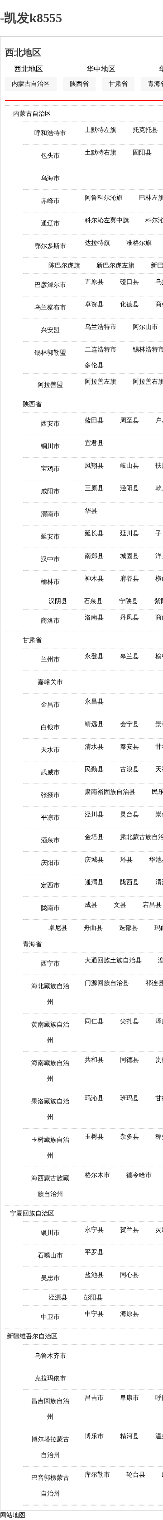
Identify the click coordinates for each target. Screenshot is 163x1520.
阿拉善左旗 (100, 381)
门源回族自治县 (107, 983)
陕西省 (79, 83)
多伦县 (94, 365)
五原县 (94, 281)
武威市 (50, 772)
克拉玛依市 (50, 1378)
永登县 (94, 656)
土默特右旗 (100, 152)
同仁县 (94, 1021)
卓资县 (94, 304)
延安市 (50, 536)
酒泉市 (50, 840)
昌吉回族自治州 (50, 1409)
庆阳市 (50, 862)
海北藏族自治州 (50, 994)
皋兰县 (129, 656)
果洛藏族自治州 (50, 1109)
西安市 (50, 423)
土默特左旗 (100, 130)
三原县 (94, 488)
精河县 (129, 1436)
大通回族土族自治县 (113, 960)
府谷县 (129, 578)
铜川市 (50, 446)
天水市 (50, 749)
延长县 (94, 533)
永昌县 (94, 701)
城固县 (129, 556)
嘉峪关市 (50, 682)
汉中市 (50, 559)
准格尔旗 (139, 242)
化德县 (129, 304)
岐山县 (129, 465)
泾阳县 (129, 488)
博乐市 (94, 1436)
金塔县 (94, 837)
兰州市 (50, 659)
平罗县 (94, 1252)
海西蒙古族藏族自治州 (50, 1186)
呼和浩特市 (50, 133)
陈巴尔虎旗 (64, 265)
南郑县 (94, 556)
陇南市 (50, 908)
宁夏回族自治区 (32, 1213)
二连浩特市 (100, 349)
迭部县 (128, 927)
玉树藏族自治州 (50, 1147)
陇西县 (129, 882)
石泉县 (93, 601)
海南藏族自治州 (50, 1071)
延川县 (129, 533)
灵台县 (129, 814)
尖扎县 (129, 1021)
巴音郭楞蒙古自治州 (50, 1485)
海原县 (129, 1313)
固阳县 (142, 152)
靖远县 (94, 724)
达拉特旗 (97, 242)
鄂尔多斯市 (50, 246)
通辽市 (50, 223)
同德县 (129, 1059)
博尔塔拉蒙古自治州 (50, 1447)
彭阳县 (93, 1297)
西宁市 (50, 963)
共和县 (94, 1059)
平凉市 (50, 817)
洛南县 (94, 617)
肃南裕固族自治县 (110, 791)
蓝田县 (94, 420)
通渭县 (94, 882)
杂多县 (129, 1136)
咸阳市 (50, 491)
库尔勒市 (97, 1474)
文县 (120, 904)
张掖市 (50, 795)
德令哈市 (139, 1175)
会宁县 (129, 724)
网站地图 (12, 1515)
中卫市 (50, 1317)
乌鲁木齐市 (50, 1355)
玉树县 (94, 1136)
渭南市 (50, 514)
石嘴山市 (50, 1255)
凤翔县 (94, 465)
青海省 (32, 944)
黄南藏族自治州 (50, 1032)
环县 (126, 859)
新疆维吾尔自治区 (32, 1336)
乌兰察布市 (50, 307)
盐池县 (94, 1274)
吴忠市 (50, 1278)
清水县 (94, 746)
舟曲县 (93, 927)
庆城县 (94, 859)
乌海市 (50, 178)
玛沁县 (94, 1098)
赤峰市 (50, 200)
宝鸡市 (50, 468)
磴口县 (129, 281)
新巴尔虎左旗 (115, 265)
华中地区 (100, 69)
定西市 (50, 885)
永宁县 (94, 1229)
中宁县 (94, 1313)
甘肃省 (118, 83)
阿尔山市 (145, 327)
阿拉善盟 (50, 384)
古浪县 (129, 769)
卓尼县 (57, 927)
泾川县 (94, 814)
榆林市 (50, 581)
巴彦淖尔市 (50, 284)
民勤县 (94, 769)
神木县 (94, 578)
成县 (91, 904)
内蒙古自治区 (31, 83)
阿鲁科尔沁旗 (104, 197)
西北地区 (28, 69)
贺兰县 (129, 1229)
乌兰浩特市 (100, 327)
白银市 (50, 727)
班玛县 (129, 1098)
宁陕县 (128, 601)
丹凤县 (129, 617)
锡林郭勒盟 (50, 352)
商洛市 (50, 620)
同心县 (129, 1274)
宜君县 (94, 443)
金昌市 (50, 704)
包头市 (50, 155)
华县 (91, 510)
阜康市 (129, 1397)
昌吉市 (94, 1397)
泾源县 (57, 1297)
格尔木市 (97, 1175)
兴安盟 (50, 330)
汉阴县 (57, 601)
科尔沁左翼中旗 (107, 220)
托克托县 (145, 130)
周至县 (129, 420)
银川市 (50, 1232)
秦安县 (129, 746)
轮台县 (135, 1474)
